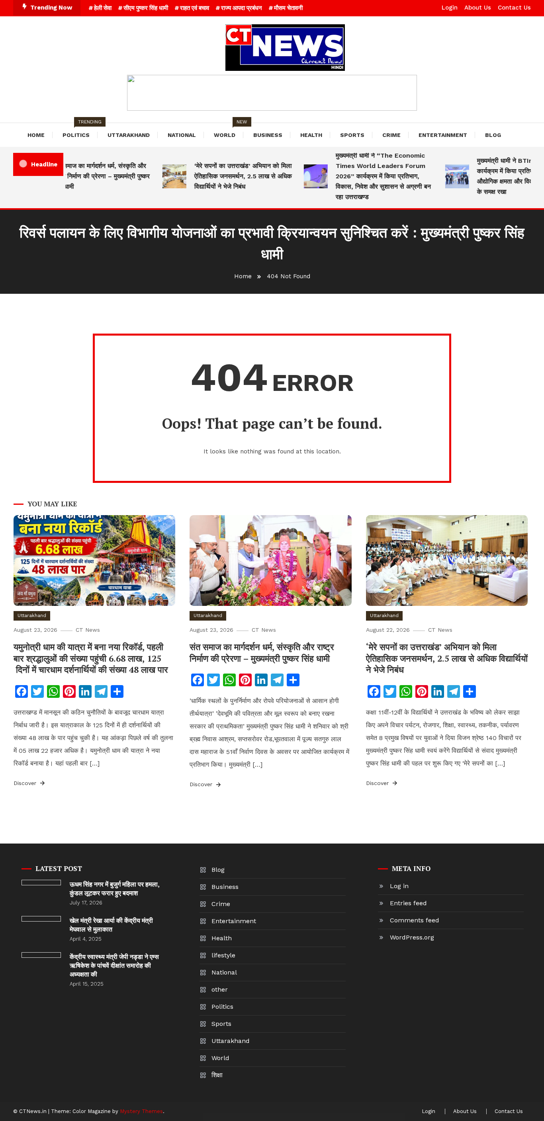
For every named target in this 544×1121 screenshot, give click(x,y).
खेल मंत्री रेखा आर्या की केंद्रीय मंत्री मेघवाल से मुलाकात (111, 925)
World (228, 130)
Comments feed (414, 920)
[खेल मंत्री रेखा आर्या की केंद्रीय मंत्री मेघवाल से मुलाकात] (41, 919)
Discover (26, 783)
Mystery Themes (141, 1111)
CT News (88, 630)
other (219, 989)
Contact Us (514, 7)
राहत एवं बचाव (194, 8)
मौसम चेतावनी (288, 8)
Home (36, 135)
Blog (493, 135)
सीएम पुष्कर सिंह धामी (145, 8)
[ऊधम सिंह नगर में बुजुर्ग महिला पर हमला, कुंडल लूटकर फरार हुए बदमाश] (41, 882)
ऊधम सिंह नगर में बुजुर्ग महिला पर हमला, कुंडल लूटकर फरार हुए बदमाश (114, 888)
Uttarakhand (129, 135)
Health (311, 135)
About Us (477, 7)
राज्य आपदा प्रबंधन (241, 8)
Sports (352, 135)
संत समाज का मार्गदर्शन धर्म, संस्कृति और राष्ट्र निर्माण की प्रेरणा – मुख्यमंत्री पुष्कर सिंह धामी (91, 176)
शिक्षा (217, 1075)
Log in (399, 886)
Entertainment (443, 135)
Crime (391, 135)
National (182, 135)
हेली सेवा (103, 8)
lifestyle (223, 955)
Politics (80, 130)
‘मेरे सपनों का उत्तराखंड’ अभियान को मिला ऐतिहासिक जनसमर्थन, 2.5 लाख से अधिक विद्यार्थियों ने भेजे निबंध (233, 176)
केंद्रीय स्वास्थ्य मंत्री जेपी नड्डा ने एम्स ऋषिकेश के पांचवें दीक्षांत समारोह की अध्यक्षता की (114, 965)
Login (450, 7)
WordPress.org (412, 937)
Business (267, 135)
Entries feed (408, 903)
